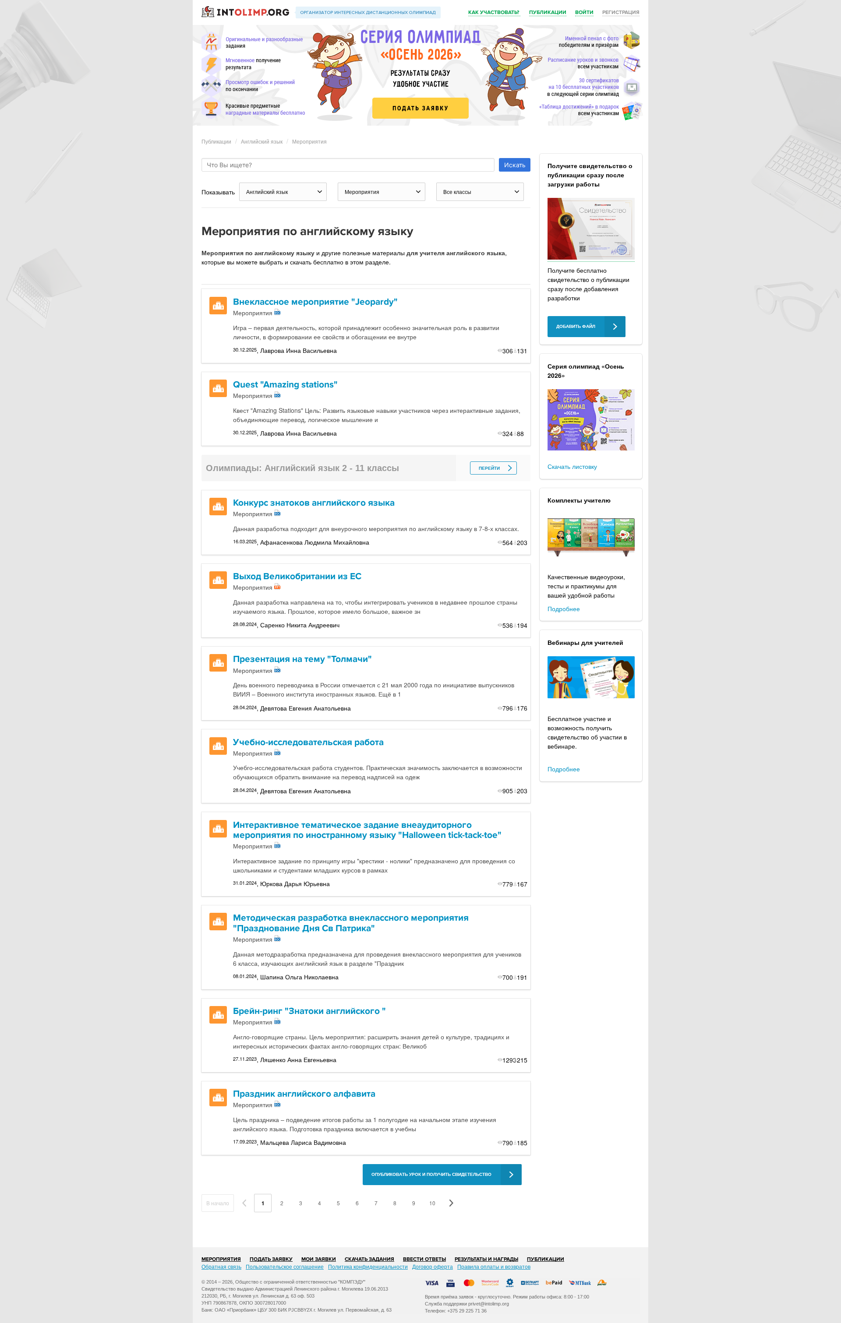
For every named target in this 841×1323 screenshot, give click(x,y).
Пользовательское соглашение (285, 1266)
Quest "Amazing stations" (285, 384)
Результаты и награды (486, 1259)
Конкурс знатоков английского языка (314, 502)
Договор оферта (432, 1266)
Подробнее (564, 608)
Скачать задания (369, 1259)
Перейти (489, 468)
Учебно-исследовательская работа (308, 742)
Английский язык (262, 141)
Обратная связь (221, 1266)
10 (432, 1203)
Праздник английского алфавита (304, 1093)
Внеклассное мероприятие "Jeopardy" (315, 301)
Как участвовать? (494, 12)
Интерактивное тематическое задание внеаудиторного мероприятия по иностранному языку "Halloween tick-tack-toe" (367, 830)
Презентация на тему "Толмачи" (302, 659)
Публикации (547, 12)
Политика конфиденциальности (368, 1266)
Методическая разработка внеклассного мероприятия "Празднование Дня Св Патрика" (351, 923)
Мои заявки (318, 1259)
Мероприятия (309, 141)
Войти (584, 12)
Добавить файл (575, 326)
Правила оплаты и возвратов (493, 1266)
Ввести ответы (424, 1259)
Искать (515, 165)
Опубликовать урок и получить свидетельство (431, 1174)
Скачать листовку (572, 466)
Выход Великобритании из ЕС (297, 576)
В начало (217, 1203)
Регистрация (621, 12)
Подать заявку (271, 1259)
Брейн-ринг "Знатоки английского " (309, 1011)
